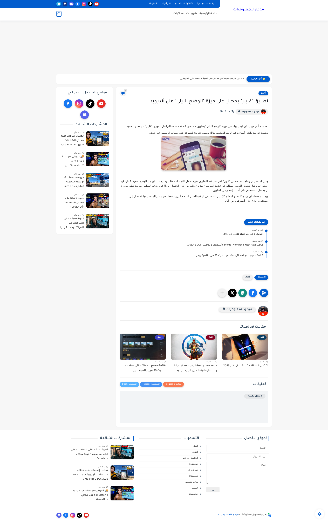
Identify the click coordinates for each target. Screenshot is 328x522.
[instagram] (84, 4)
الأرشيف (166, 4)
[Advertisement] (164, 48)
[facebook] (77, 4)
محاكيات (178, 13)
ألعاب (195, 452)
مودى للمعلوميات (248, 10)
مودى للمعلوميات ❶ (248, 112)
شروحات (191, 13)
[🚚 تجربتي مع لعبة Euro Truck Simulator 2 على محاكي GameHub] (97, 159)
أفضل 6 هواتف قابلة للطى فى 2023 (243, 234)
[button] (253, 293)
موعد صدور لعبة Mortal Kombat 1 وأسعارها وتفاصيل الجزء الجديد (225, 245)
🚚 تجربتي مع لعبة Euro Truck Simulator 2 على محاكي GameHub (73, 162)
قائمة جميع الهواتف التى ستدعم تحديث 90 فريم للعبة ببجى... (228, 255)
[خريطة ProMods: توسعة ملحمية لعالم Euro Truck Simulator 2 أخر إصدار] (97, 180)
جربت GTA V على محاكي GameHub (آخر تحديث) (74, 203)
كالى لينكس (192, 482)
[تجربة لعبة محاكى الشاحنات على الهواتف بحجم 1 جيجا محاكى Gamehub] (97, 221)
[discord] (71, 4)
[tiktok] (90, 4)
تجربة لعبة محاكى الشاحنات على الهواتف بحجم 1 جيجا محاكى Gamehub (72, 224)
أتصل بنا (153, 4)
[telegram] (58, 4)
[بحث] (59, 14)
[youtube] (96, 4)
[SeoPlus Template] (270, 515)
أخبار (263, 93)
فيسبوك (193, 476)
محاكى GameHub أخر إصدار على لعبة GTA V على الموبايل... (211, 79)
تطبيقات (193, 464)
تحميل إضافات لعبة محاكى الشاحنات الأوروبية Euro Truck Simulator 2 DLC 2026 (72, 141)
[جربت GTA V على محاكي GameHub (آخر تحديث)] (97, 200)
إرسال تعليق (255, 396)
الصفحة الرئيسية (210, 13)
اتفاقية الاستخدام (184, 4)
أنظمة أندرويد (191, 458)
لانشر (195, 488)
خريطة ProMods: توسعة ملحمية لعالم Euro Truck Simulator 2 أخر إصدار (74, 182)
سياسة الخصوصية (206, 4)
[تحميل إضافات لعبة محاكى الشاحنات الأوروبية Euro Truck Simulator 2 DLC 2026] (97, 138)
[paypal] (65, 4)
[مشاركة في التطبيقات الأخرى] (222, 293)
